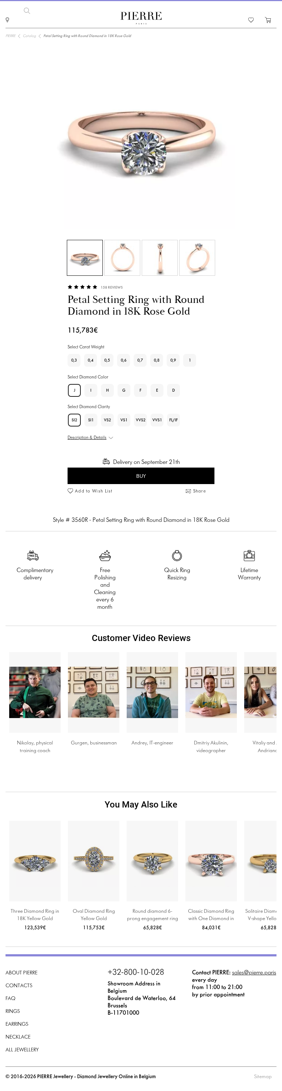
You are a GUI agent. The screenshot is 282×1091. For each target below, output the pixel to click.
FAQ (10, 998)
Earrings (17, 1024)
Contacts (19, 986)
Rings (13, 1011)
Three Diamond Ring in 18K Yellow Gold (35, 915)
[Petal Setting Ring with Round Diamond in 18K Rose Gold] (85, 258)
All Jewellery (22, 1050)
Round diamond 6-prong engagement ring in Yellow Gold (152, 916)
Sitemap (263, 1076)
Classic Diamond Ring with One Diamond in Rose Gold (211, 916)
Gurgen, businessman (94, 743)
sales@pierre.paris (254, 972)
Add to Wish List (94, 491)
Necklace (18, 1037)
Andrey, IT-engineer (152, 743)
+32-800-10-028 (136, 973)
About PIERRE (21, 973)
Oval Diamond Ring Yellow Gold (94, 915)
